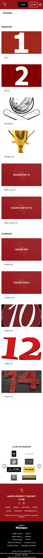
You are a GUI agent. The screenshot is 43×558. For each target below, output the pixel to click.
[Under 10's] (21, 315)
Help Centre (17, 534)
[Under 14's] (21, 381)
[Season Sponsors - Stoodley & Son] (29, 454)
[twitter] (19, 503)
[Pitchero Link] (21, 528)
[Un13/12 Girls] (21, 282)
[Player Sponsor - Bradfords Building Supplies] (29, 470)
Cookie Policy (12, 545)
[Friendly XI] (21, 108)
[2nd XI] (21, 75)
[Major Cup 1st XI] (21, 208)
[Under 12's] (21, 348)
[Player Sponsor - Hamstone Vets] (14, 462)
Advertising (17, 537)
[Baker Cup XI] (21, 174)
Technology (17, 540)
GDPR (27, 540)
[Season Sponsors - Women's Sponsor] (14, 454)
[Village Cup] (21, 141)
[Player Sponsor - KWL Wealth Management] (14, 470)
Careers (28, 537)
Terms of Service (14, 542)
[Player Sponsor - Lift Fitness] (14, 478)
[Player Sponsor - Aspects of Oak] (29, 462)
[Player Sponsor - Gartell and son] (29, 478)
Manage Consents (28, 545)
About (28, 534)
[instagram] (23, 503)
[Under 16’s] (21, 249)
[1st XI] (21, 42)
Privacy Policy (30, 542)
